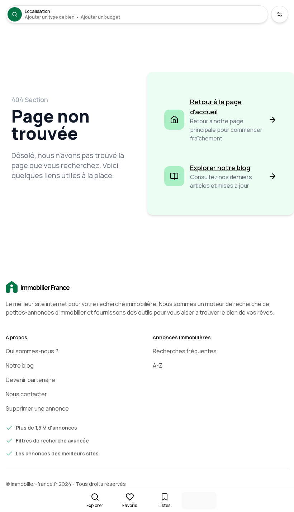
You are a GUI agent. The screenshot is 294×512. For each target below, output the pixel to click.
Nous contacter (26, 394)
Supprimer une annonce (37, 408)
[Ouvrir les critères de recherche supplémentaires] (279, 14)
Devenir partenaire (30, 380)
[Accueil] (147, 287)
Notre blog (20, 365)
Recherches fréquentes (185, 351)
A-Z (157, 365)
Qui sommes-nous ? (32, 351)
